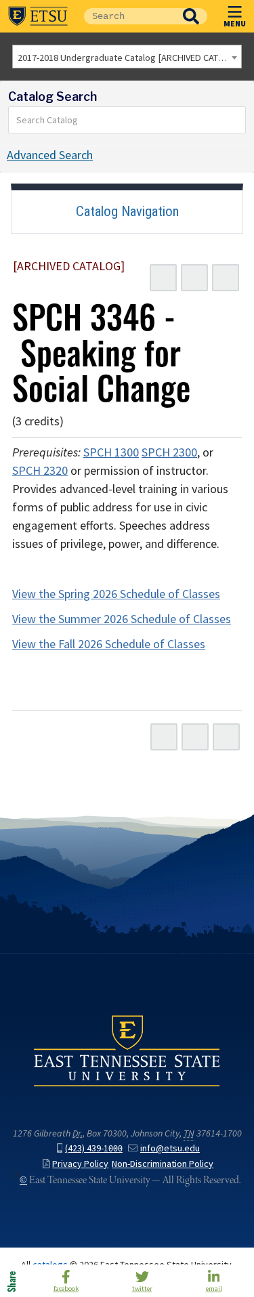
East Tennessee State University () (38, 16)
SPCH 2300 (169, 452)
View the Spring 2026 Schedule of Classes (116, 594)
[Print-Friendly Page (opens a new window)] (194, 277)
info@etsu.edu (170, 1148)
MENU (235, 23)
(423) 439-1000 (94, 1148)
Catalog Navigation (127, 211)
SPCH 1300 (111, 452)
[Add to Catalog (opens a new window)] (163, 277)
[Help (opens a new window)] (225, 277)
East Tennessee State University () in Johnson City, (127, 1050)
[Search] (236, 119)
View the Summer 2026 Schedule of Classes (121, 619)
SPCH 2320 (40, 471)
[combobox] (127, 56)
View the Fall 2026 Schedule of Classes (108, 644)
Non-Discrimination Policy (162, 1163)
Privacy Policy (80, 1163)
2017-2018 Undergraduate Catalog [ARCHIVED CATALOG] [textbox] (129, 57)
